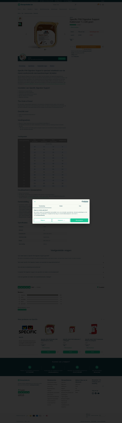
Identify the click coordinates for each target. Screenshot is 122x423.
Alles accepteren (79, 220)
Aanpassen (60, 220)
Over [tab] (80, 206)
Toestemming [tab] (42, 206)
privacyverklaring (40, 215)
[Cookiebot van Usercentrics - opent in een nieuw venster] (82, 202)
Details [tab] (61, 206)
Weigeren (43, 220)
